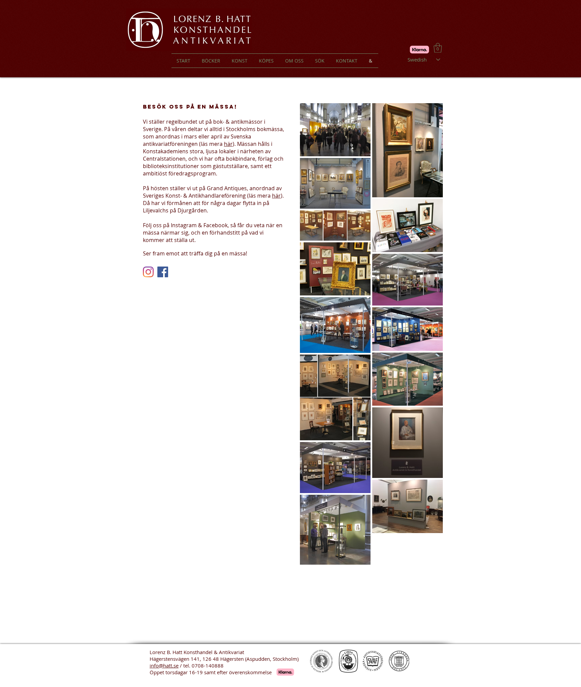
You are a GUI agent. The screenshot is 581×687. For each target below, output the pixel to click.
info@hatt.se (164, 665)
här (228, 144)
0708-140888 (208, 665)
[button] (438, 48)
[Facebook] (162, 272)
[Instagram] (148, 272)
